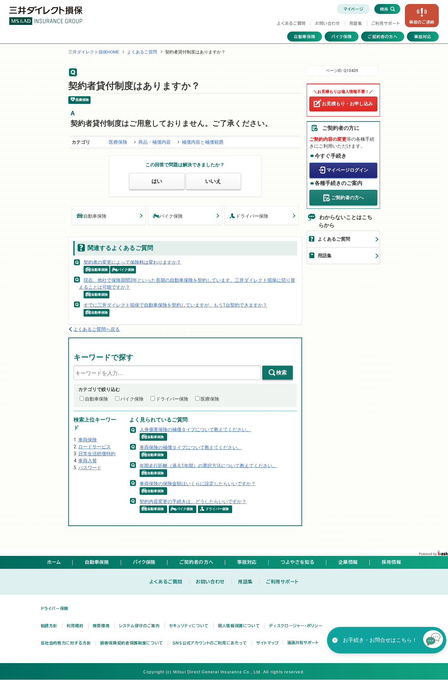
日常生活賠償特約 (96, 453)
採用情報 (391, 562)
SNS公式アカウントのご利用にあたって (209, 643)
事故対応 (422, 36)
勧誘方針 (49, 626)
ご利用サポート (385, 23)
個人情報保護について (239, 626)
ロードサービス (94, 446)
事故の (421, 22)
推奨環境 (101, 626)
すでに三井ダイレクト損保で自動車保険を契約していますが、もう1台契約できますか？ (175, 305)
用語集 (356, 23)
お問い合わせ (327, 23)
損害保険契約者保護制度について (131, 643)
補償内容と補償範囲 (203, 142)
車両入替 (87, 460)
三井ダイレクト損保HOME (93, 51)
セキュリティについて (189, 626)
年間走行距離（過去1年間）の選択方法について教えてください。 (208, 465)
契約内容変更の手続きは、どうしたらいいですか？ (193, 501)
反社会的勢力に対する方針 (66, 643)
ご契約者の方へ (383, 36)
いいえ (213, 181)
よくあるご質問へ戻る (96, 329)
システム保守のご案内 (139, 626)
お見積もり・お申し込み (347, 103)
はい (157, 181)
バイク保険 (341, 36)
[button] (433, 640)
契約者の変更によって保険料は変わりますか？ (132, 261)
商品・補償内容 (154, 142)
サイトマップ (267, 643)
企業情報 (348, 562)
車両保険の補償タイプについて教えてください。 (191, 447)
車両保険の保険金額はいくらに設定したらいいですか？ (198, 483)
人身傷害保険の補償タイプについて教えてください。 (195, 429)
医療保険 (118, 142)
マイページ (353, 9)
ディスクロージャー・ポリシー (295, 626)
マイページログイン (347, 170)
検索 (281, 372)
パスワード (89, 467)
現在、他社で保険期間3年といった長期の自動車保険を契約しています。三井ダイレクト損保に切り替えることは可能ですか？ (187, 283)
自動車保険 (304, 36)
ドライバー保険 (252, 216)
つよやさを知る (297, 562)
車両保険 (87, 439)
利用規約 (75, 626)
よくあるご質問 (291, 23)
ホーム (54, 562)
